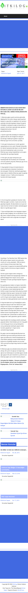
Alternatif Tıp (6, 56)
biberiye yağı (6, 408)
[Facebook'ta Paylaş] (10, 404)
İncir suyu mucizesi (8, 496)
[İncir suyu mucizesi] (14, 480)
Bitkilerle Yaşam (6, 73)
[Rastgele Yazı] (22, 16)
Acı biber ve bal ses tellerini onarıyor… (14, 450)
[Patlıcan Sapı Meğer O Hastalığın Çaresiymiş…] (14, 459)
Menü (5, 16)
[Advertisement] (14, 34)
